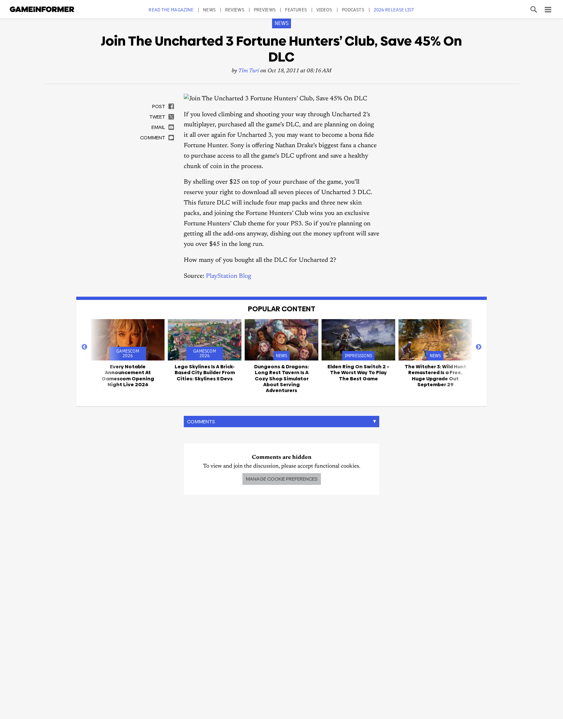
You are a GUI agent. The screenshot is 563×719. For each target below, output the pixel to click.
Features (296, 10)
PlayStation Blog (228, 276)
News (209, 10)
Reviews (234, 10)
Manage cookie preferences (282, 478)
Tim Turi (248, 71)
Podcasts (353, 10)
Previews (265, 10)
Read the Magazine (171, 10)
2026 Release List (394, 10)
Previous (84, 347)
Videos (324, 10)
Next (478, 347)
